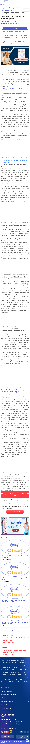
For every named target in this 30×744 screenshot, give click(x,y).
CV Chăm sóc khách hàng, (7, 677)
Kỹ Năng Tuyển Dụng (8, 654)
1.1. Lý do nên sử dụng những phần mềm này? (15, 35)
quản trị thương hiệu (8, 642)
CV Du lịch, (3, 679)
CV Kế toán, (15, 667)
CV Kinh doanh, (23, 667)
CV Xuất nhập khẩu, (20, 672)
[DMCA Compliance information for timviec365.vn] (11, 731)
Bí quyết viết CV (7, 650)
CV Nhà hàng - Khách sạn (22, 682)
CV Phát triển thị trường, (21, 677)
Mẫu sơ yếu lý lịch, (15, 665)
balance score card (8, 638)
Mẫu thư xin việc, (5, 665)
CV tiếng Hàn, (4, 662)
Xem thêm (14, 630)
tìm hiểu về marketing (8, 640)
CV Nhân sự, (8, 670)
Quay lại (25, 10)
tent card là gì (20, 638)
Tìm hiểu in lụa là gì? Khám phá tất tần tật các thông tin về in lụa (14, 600)
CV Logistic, (12, 682)
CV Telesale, (19, 679)
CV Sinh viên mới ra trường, (8, 674)
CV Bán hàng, (15, 670)
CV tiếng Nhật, (13, 662)
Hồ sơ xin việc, (4, 660)
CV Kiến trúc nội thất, (21, 674)
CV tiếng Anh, (12, 660)
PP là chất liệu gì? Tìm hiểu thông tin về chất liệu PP (14, 578)
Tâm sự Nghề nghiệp (20, 650)
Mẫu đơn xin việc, (22, 662)
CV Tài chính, (4, 682)
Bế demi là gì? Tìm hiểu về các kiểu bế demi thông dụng (14, 556)
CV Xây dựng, (4, 672)
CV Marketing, (24, 670)
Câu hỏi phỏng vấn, (6, 667)
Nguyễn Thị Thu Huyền (11, 21)
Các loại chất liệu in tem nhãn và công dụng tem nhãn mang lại (14, 623)
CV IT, (2, 670)
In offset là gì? (16, 512)
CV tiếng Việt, (20, 660)
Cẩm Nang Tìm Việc (8, 652)
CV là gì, (23, 665)
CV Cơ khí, (11, 672)
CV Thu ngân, (10, 679)
